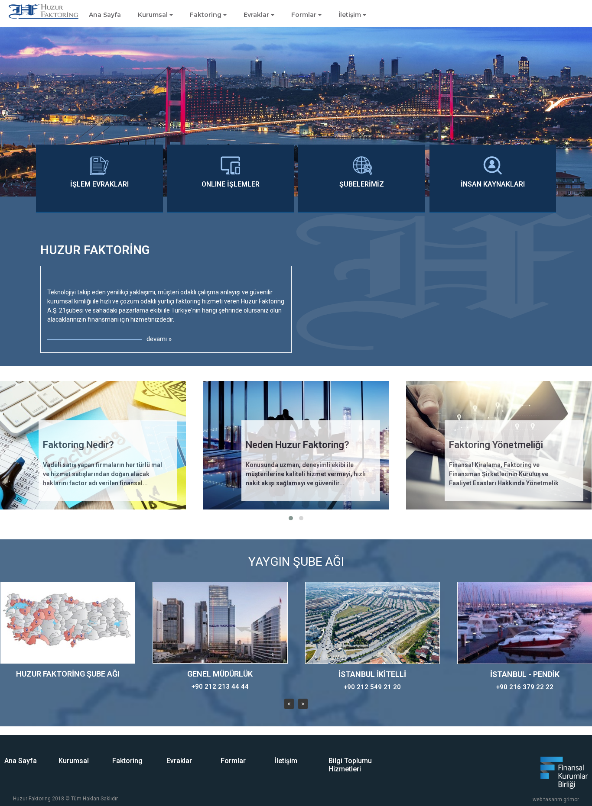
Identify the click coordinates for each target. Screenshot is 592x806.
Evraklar (179, 761)
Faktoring (127, 761)
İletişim (285, 761)
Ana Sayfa (105, 15)
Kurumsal (74, 761)
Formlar (233, 761)
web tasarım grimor (556, 799)
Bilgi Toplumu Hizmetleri (350, 765)
